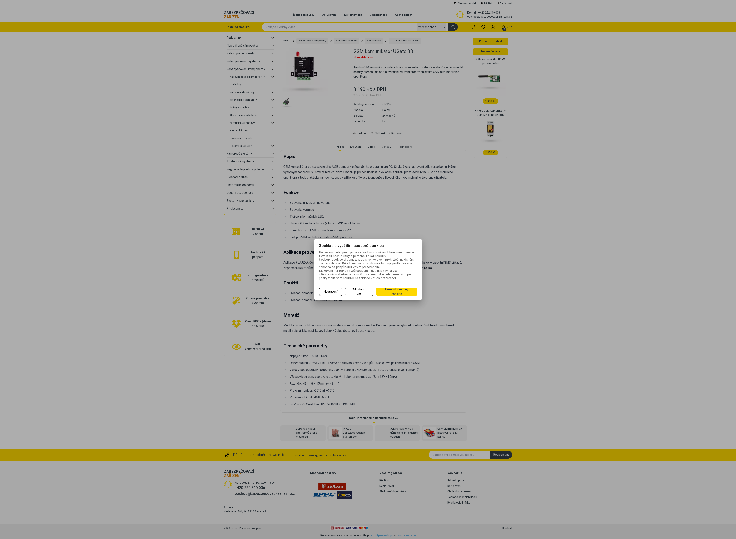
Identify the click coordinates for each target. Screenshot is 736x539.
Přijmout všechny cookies (396, 292)
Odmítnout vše (359, 292)
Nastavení (330, 291)
